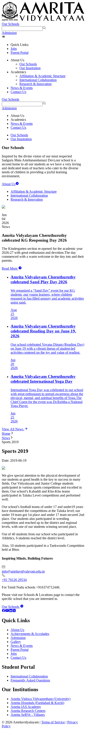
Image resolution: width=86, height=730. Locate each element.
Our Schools (10, 24)
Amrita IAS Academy (26, 707)
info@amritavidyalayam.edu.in (23, 571)
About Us (17, 630)
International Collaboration (38, 80)
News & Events (22, 88)
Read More (9, 268)
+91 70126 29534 (14, 580)
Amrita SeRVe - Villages (28, 715)
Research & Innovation (35, 84)
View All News (13, 429)
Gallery (16, 642)
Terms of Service (53, 722)
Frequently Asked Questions (30, 680)
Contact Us (18, 92)
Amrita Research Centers (28, 711)
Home (6, 433)
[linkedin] (10, 611)
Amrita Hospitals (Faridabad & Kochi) (37, 703)
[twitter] (14, 611)
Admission (9, 33)
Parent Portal (19, 52)
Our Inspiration (30, 68)
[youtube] (7, 611)
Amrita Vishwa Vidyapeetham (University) (40, 699)
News (6, 438)
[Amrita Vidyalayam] (43, 12)
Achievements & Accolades (30, 634)
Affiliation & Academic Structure (42, 76)
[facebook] (3, 611)
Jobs (14, 48)
